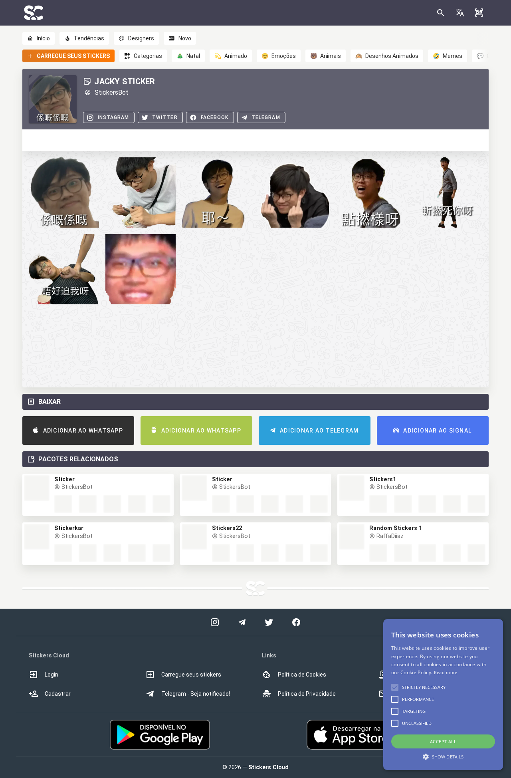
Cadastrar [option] (58, 694)
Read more (446, 672)
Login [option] (51, 674)
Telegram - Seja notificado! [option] (195, 694)
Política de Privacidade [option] (307, 694)
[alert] (443, 694)
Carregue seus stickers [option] (191, 674)
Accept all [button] (443, 741)
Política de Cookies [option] (302, 674)
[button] (459, 12)
